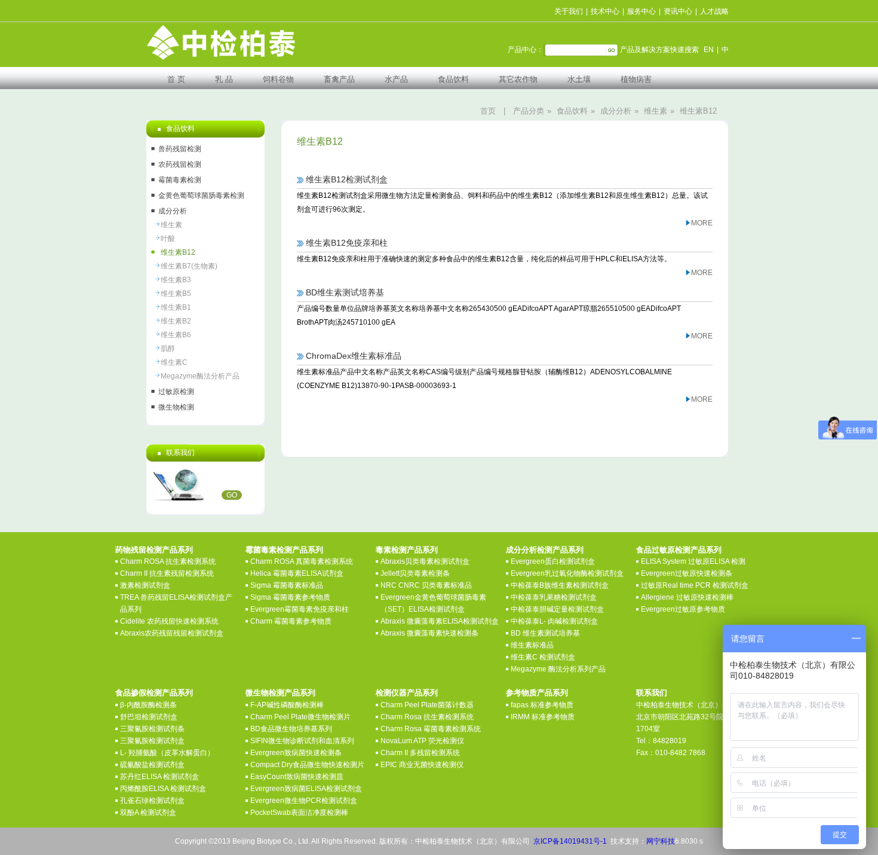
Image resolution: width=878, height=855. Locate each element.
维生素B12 (698, 110)
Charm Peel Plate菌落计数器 (427, 705)
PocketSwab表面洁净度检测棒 (299, 812)
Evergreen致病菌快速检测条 (296, 753)
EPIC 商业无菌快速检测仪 (421, 765)
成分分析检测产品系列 (545, 549)
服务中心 (641, 11)
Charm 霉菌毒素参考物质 (290, 621)
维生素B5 (176, 293)
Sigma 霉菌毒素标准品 (286, 585)
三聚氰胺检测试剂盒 (152, 741)
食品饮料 (453, 79)
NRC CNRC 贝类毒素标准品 (426, 585)
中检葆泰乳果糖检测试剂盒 (554, 597)
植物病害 (636, 79)
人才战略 (714, 11)
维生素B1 (176, 307)
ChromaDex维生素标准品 (353, 356)
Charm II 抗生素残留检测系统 (167, 573)
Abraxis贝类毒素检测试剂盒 (424, 561)
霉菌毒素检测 (179, 180)
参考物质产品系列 (537, 692)
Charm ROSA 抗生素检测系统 (168, 561)
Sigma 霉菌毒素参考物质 (290, 597)
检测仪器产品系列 (407, 692)
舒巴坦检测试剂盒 (148, 717)
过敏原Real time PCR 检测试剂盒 (694, 585)
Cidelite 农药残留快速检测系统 (169, 621)
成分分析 (615, 110)
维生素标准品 (532, 645)
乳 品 (224, 79)
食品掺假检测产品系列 (154, 692)
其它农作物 (518, 79)
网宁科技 (660, 841)
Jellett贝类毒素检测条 (415, 573)
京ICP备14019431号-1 (570, 841)
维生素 (655, 110)
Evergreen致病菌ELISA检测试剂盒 (306, 788)
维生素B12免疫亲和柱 (347, 243)
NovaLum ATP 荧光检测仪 (422, 741)
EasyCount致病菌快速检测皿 (296, 776)
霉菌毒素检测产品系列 (284, 549)
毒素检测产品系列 (407, 549)
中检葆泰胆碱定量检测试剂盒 (557, 609)
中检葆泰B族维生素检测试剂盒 (560, 585)
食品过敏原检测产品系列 (679, 549)
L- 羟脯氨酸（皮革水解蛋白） (167, 753)
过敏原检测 (176, 391)
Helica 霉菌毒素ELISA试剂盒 (296, 573)
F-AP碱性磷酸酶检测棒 (287, 705)
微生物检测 (176, 407)
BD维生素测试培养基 (345, 292)
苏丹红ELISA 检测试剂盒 (159, 776)
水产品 (396, 79)
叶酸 (168, 238)
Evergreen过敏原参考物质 (683, 609)
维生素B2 (176, 321)
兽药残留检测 (179, 149)
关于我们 (568, 11)
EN (709, 49)
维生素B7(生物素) (189, 266)
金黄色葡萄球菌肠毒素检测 (201, 195)
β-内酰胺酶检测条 (148, 705)
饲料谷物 (278, 79)
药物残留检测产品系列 (154, 549)
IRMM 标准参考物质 (543, 717)
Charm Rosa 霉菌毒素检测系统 (430, 729)
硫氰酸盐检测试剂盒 (152, 765)
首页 (488, 110)
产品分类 (528, 110)
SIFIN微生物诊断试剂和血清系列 (302, 741)
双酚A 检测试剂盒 (148, 812)
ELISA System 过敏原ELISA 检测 (693, 561)
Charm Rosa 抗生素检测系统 (427, 717)
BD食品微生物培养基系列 (291, 729)
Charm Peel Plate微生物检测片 (300, 717)
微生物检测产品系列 (280, 692)
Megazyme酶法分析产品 (200, 376)
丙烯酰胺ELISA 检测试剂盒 (163, 788)
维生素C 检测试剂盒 (543, 657)
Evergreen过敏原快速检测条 (686, 573)
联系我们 (651, 692)
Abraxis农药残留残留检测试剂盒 (171, 633)
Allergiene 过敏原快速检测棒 (687, 597)
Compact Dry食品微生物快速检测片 (307, 765)
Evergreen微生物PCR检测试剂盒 (303, 800)
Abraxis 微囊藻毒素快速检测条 (429, 633)
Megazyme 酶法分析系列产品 (558, 669)
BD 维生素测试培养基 (545, 633)
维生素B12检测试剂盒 (347, 179)
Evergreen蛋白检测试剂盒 (553, 561)
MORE (702, 223)
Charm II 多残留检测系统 (420, 753)
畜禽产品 (339, 79)
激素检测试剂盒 (145, 585)
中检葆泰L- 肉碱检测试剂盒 (554, 621)
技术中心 (605, 11)
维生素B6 (176, 335)
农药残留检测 (179, 164)
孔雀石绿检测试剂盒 (152, 800)
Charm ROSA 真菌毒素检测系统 (301, 561)
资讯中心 (678, 11)
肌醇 (168, 348)
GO (231, 495)
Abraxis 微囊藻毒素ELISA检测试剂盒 (439, 621)
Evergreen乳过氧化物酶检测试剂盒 (567, 573)
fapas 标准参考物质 (542, 705)
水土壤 (579, 79)
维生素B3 (176, 280)
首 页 (176, 79)
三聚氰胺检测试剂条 (152, 729)
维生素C (174, 362)
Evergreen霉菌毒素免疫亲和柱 (299, 609)
